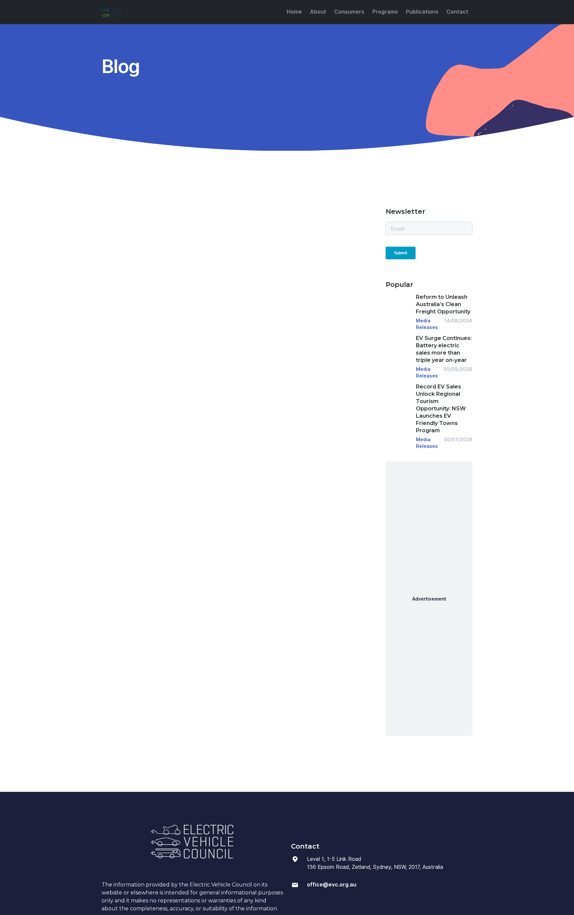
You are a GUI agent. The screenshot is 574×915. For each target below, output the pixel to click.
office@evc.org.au (331, 884)
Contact (457, 12)
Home (294, 12)
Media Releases (427, 324)
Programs (385, 12)
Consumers (349, 12)
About (318, 12)
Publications (422, 12)
